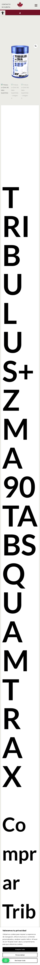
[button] (36, 46)
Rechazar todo (20, 960)
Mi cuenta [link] (6, 7)
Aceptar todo (20, 949)
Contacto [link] (6, 4)
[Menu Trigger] (36, 5)
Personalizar (20, 955)
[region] (20, 946)
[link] (2, 13)
